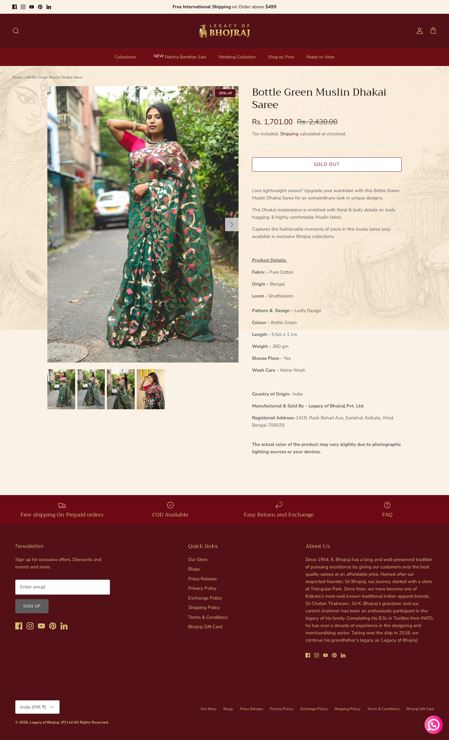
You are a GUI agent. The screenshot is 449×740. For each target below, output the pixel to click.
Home (17, 77)
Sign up (32, 606)
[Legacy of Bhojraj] (224, 31)
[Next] (232, 224)
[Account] (418, 31)
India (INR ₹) (33, 707)
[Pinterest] (40, 7)
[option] (143, 224)
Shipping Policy (204, 607)
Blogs (194, 569)
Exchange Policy (205, 598)
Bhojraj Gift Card (205, 627)
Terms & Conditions (208, 617)
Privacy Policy (202, 588)
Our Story (198, 559)
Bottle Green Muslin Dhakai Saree (54, 77)
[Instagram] (23, 7)
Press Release (202, 579)
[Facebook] (14, 7)
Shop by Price (281, 57)
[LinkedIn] (48, 7)
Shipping (289, 134)
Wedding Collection (237, 57)
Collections (125, 57)
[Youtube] (31, 7)
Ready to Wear (320, 57)
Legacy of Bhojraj (44, 722)
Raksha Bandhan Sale (185, 57)
